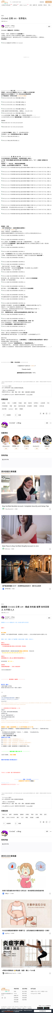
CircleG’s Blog (9, 25)
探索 (31, 5)
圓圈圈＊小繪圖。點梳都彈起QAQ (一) (13, 739)
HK (13, 1006)
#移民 (39, 993)
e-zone (30, 1006)
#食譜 (42, 991)
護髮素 (22, 814)
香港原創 (16, 814)
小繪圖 (37, 817)
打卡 (9, 392)
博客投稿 (16, 1001)
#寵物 (32, 991)
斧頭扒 (27, 814)
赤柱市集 (4, 409)
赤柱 (8, 403)
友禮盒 (3, 403)
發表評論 (5, 459)
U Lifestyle (4, 1006)
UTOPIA (26, 446)
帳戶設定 (24, 993)
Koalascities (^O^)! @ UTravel (37, 446)
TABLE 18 (4, 814)
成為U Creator (23, 5)
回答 (37, 814)
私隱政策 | (19, 1008)
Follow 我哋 (29, 394)
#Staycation (34, 993)
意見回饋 (16, 999)
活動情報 (33, 392)
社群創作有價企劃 (6, 5)
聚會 (32, 814)
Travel (10, 1006)
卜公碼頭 (14, 403)
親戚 (27, 817)
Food (22, 1006)
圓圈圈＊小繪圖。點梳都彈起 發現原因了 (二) (15, 740)
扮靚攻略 (27, 392)
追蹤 (49, 26)
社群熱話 (15, 5)
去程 (2, 230)
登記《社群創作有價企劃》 (17, 387)
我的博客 (24, 999)
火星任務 (42, 403)
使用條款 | (14, 1008)
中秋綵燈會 (4, 406)
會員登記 (42, 2)
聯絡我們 (30, 1008)
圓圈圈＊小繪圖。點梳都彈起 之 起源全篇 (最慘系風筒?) (17, 742)
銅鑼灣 (21, 409)
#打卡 (39, 991)
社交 (22, 817)
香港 (25, 403)
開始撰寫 (48, 2)
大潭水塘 (41, 406)
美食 (16, 392)
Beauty (17, 1006)
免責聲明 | (9, 1008)
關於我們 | (4, 1008)
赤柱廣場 (29, 406)
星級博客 (40, 5)
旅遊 (2, 15)
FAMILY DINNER (10, 817)
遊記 (15, 406)
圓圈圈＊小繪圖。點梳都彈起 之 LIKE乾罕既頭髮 (15, 744)
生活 (2, 604)
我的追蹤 (24, 997)
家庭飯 (31, 817)
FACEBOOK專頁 (21, 96)
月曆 (11, 406)
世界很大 (36, 403)
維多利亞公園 (21, 406)
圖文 (16, 409)
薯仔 (18, 817)
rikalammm (6, 446)
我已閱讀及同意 (42, 1011)
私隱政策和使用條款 (9, 1011)
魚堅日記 (47, 446)
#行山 (35, 991)
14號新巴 (13, 230)
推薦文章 (35, 5)
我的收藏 (24, 995)
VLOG (15, 993)
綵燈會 (35, 406)
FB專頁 (32, 366)
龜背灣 (30, 403)
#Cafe (45, 991)
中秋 (48, 403)
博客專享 (45, 5)
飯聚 (10, 814)
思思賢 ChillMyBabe (16, 446)
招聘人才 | (25, 1008)
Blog (26, 1006)
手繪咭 (20, 403)
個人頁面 (24, 991)
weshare (11, 409)
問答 (41, 814)
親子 (19, 392)
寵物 (23, 392)
